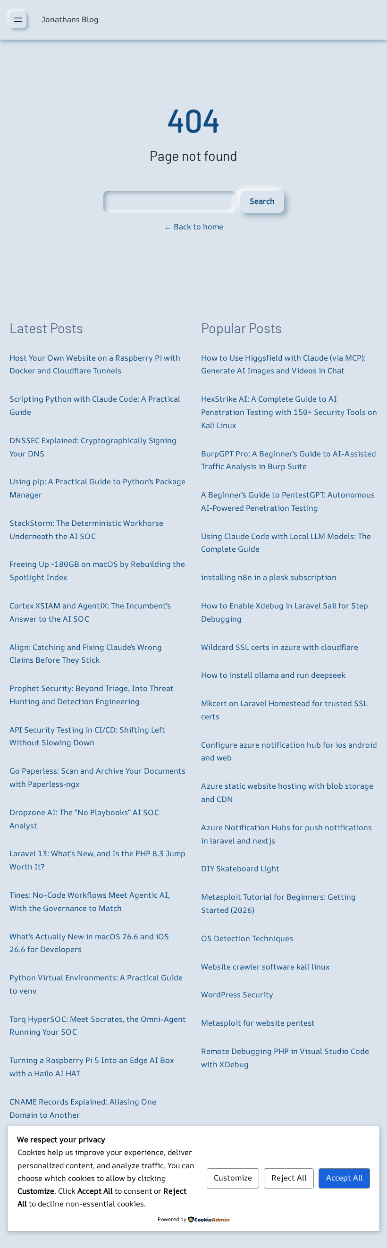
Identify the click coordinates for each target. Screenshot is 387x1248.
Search (262, 201)
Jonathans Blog (70, 19)
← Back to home (193, 226)
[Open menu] (17, 19)
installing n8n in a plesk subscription (269, 577)
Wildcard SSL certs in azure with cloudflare (279, 647)
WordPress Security (237, 994)
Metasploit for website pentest (258, 1023)
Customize (233, 1177)
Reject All (289, 1177)
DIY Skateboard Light (240, 868)
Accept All (344, 1177)
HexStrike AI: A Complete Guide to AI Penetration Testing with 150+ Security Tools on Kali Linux (289, 412)
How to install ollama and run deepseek (273, 675)
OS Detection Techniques (247, 938)
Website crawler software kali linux (265, 966)
